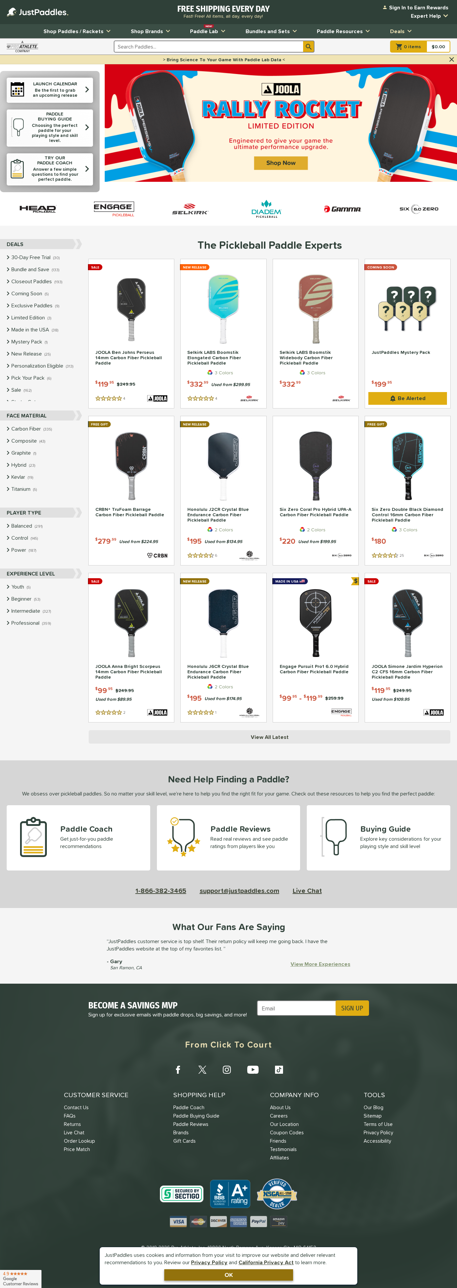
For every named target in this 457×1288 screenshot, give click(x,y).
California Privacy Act (266, 1262)
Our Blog (373, 1107)
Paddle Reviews (190, 1124)
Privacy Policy (209, 1262)
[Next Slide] (449, 128)
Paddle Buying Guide (196, 1116)
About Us (280, 1107)
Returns (72, 1124)
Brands (181, 1132)
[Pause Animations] (285, 185)
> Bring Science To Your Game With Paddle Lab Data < (224, 59)
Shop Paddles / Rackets (73, 31)
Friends (278, 1141)
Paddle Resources (340, 31)
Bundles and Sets (268, 31)
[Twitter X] (202, 1070)
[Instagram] (227, 1070)
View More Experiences (320, 964)
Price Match (77, 1149)
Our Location (284, 1124)
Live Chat (307, 891)
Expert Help (426, 15)
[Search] (308, 47)
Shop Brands (147, 31)
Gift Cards (184, 1141)
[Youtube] (253, 1070)
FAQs (70, 1116)
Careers (279, 1116)
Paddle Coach (188, 1107)
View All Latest (270, 737)
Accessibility (377, 1141)
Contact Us (76, 1107)
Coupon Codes (287, 1132)
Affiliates (279, 1157)
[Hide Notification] (451, 59)
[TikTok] (279, 1070)
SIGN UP (352, 1008)
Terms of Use (378, 1124)
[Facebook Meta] (178, 1070)
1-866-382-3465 (160, 891)
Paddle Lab (204, 29)
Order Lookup (79, 1141)
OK (228, 1274)
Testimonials (283, 1149)
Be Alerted (412, 398)
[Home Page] (37, 12)
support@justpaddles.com (239, 891)
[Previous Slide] (113, 128)
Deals (397, 31)
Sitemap (373, 1116)
